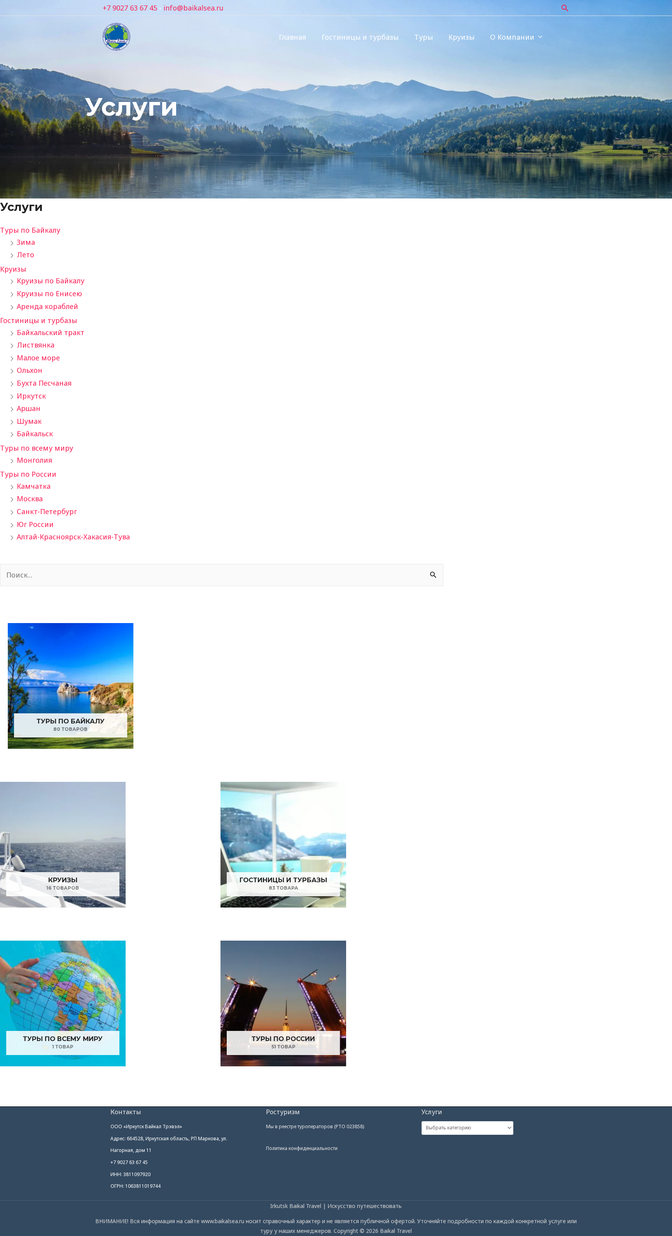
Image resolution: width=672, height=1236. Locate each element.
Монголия (34, 460)
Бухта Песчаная (44, 383)
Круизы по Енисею (49, 293)
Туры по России (28, 474)
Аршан (28, 408)
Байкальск (35, 433)
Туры (423, 37)
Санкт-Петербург (47, 511)
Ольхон (29, 370)
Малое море (38, 357)
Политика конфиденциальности (302, 1148)
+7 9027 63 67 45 (130, 7)
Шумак (29, 421)
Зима (26, 242)
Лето (25, 254)
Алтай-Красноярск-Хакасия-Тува (73, 536)
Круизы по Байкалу (50, 280)
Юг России (35, 524)
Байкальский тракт (50, 332)
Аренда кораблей (47, 306)
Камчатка (34, 486)
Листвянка (35, 344)
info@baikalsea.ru (193, 7)
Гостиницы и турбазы (360, 37)
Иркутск (31, 395)
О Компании (512, 37)
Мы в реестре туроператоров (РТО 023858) (315, 1126)
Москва (30, 498)
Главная (292, 37)
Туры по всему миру (36, 448)
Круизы (461, 37)
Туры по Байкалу (30, 230)
